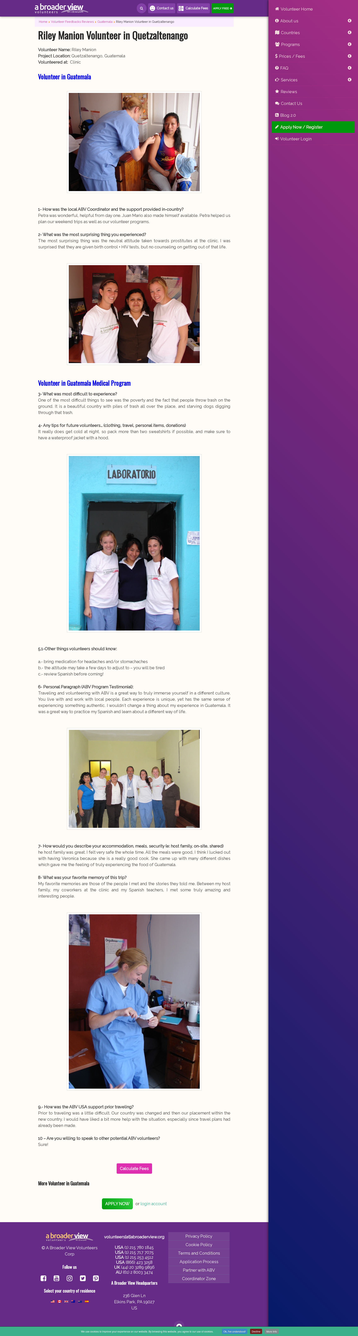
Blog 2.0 (288, 115)
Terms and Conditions (199, 1253)
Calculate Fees (197, 8)
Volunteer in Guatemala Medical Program (84, 383)
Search (141, 8)
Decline (256, 1331)
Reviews (289, 91)
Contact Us (291, 103)
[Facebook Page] (43, 1279)
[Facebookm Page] (83, 1279)
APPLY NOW (117, 1203)
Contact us (165, 8)
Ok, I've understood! (235, 1331)
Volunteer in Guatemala (64, 76)
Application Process (199, 1261)
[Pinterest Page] (96, 1279)
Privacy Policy (198, 1236)
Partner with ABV (199, 1270)
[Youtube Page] (56, 1279)
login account (153, 1203)
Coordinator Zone (199, 1278)
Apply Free (221, 8)
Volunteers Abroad (62, 8)
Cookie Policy (199, 1244)
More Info (271, 1331)
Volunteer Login (296, 138)
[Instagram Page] (69, 1279)
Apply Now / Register (301, 127)
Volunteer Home (297, 9)
